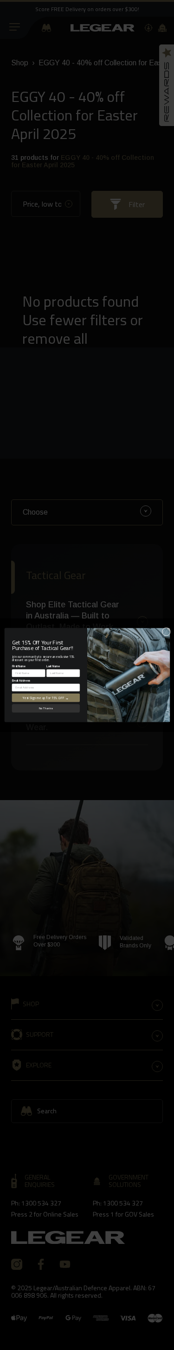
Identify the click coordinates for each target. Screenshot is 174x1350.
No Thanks (45, 708)
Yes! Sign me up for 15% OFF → (46, 697)
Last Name (52, 665)
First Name (18, 665)
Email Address (21, 680)
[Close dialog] (166, 631)
